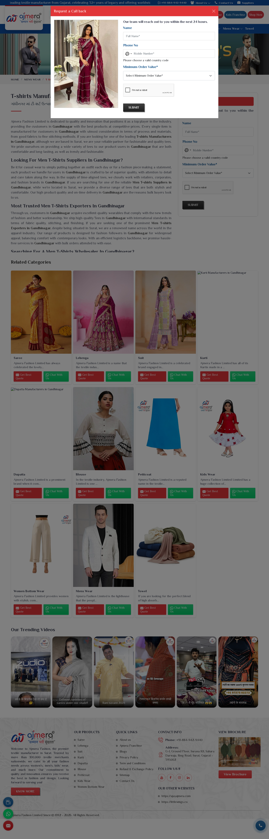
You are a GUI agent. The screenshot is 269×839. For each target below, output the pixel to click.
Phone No (130, 45)
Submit (133, 107)
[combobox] (128, 54)
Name (127, 28)
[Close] (214, 11)
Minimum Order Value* (140, 67)
